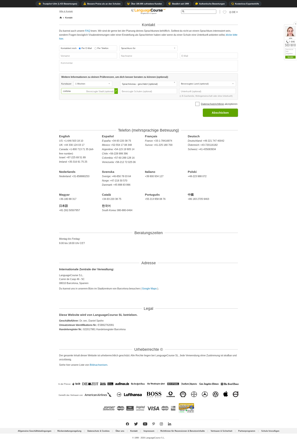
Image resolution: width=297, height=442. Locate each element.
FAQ (87, 30)
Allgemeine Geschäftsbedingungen (34, 431)
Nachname (127, 56)
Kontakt (134, 431)
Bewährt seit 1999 (180, 4)
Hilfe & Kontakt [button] (66, 11)
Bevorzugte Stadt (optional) (100, 91)
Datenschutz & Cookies (98, 431)
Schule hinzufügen (270, 431)
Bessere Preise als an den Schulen (104, 4)
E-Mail (185, 56)
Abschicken (220, 112)
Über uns (120, 431)
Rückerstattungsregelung (69, 431)
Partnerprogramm (246, 431)
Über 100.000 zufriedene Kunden (146, 4)
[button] (224, 13)
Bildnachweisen (98, 365)
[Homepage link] (61, 17)
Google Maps (149, 288)
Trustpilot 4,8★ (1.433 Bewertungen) (60, 4)
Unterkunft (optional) (191, 91)
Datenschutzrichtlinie (212, 104)
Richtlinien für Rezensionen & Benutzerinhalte (182, 431)
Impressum (149, 431)
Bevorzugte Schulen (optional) (137, 91)
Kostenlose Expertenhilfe (247, 4)
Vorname (65, 56)
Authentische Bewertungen (212, 4)
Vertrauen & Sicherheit (221, 431)
